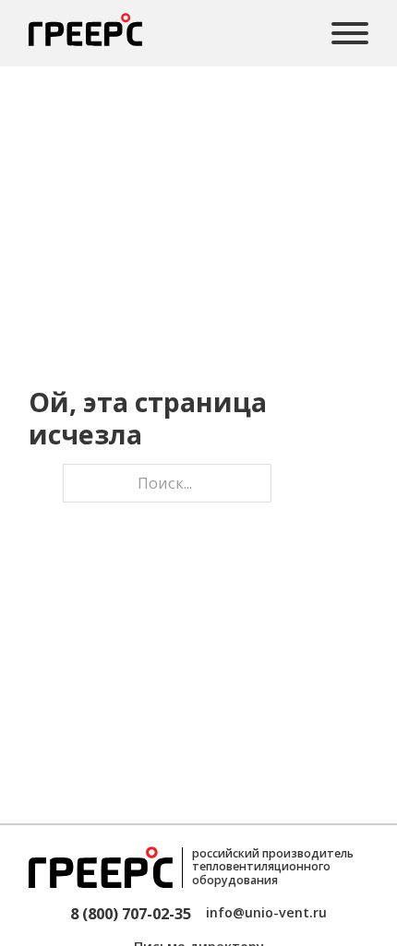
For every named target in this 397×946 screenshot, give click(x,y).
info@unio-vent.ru (266, 912)
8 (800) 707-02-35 (130, 913)
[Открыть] (349, 33)
